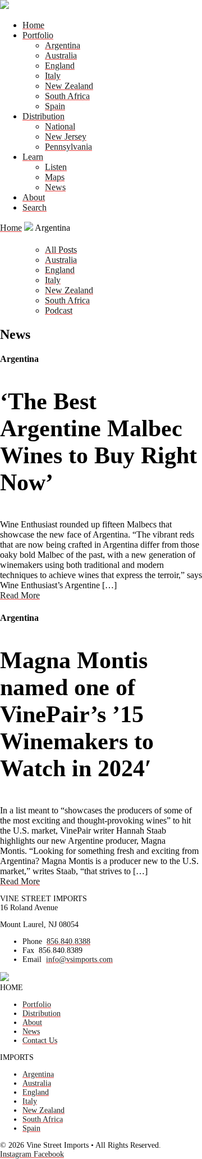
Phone (32, 941)
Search (34, 207)
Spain (55, 106)
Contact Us (39, 1040)
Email (32, 959)
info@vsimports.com (79, 959)
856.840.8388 (68, 941)
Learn (32, 157)
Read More (20, 595)
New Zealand (69, 86)
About (33, 197)
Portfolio (37, 35)
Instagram (17, 1154)
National (60, 126)
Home (33, 25)
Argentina (62, 45)
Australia (61, 55)
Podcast (58, 310)
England (60, 65)
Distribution (43, 116)
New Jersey (65, 136)
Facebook (49, 1154)
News (55, 187)
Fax (28, 950)
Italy (53, 75)
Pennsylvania (68, 146)
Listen (56, 167)
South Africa (67, 96)
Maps (55, 177)
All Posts (61, 249)
